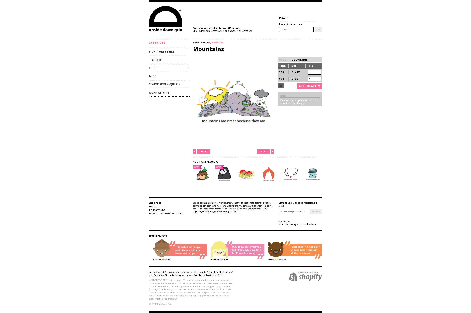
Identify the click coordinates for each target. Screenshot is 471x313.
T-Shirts (155, 59)
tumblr (305, 224)
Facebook (283, 224)
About (153, 206)
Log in (282, 24)
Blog (152, 76)
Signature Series (161, 51)
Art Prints (157, 43)
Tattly (202, 275)
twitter (313, 224)
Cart (285, 17)
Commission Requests (164, 84)
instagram (295, 224)
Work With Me (159, 92)
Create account (294, 24)
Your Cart (155, 203)
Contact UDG (157, 210)
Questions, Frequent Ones (166, 213)
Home (196, 42)
